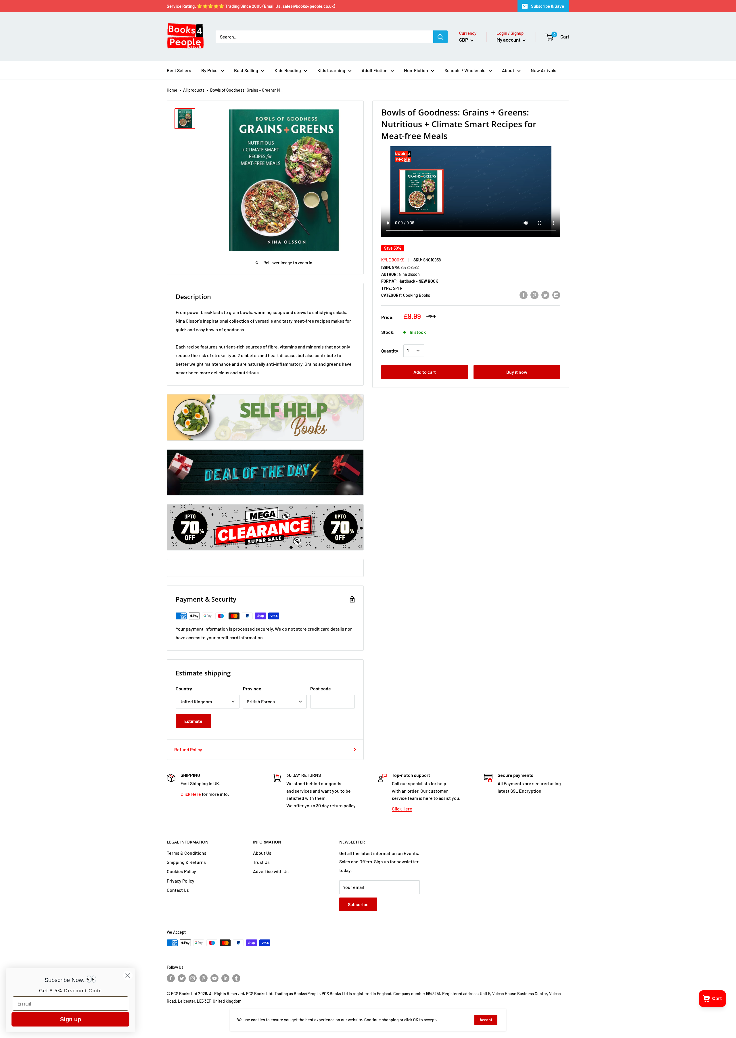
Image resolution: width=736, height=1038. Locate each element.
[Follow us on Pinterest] (204, 978)
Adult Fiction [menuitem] (375, 70)
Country (184, 688)
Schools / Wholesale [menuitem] (465, 70)
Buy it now (516, 372)
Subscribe (358, 904)
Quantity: (390, 350)
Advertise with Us (271, 871)
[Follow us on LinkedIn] (225, 978)
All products (193, 90)
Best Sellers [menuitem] (179, 70)
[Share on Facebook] (524, 294)
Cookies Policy (181, 871)
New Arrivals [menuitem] (543, 70)
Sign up (70, 1019)
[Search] (440, 36)
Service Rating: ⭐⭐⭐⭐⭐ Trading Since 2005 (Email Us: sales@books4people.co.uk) (251, 6)
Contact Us (178, 890)
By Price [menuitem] (209, 70)
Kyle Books (392, 259)
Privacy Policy (180, 880)
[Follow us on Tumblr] (236, 978)
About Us (262, 853)
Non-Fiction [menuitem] (416, 70)
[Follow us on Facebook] (171, 978)
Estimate (193, 721)
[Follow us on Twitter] (182, 978)
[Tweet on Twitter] (545, 294)
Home (172, 90)
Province (252, 688)
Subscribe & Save (547, 6)
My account (509, 40)
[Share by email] (556, 294)
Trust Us (261, 862)
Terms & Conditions (186, 853)
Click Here (191, 794)
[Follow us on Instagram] (193, 978)
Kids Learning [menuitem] (331, 70)
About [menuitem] (508, 70)
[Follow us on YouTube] (214, 978)
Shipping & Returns (186, 862)
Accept (486, 1019)
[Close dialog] (128, 975)
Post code (320, 688)
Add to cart (424, 372)
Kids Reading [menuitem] (288, 70)
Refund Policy (188, 749)
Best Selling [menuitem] (246, 70)
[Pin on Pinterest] (534, 294)
